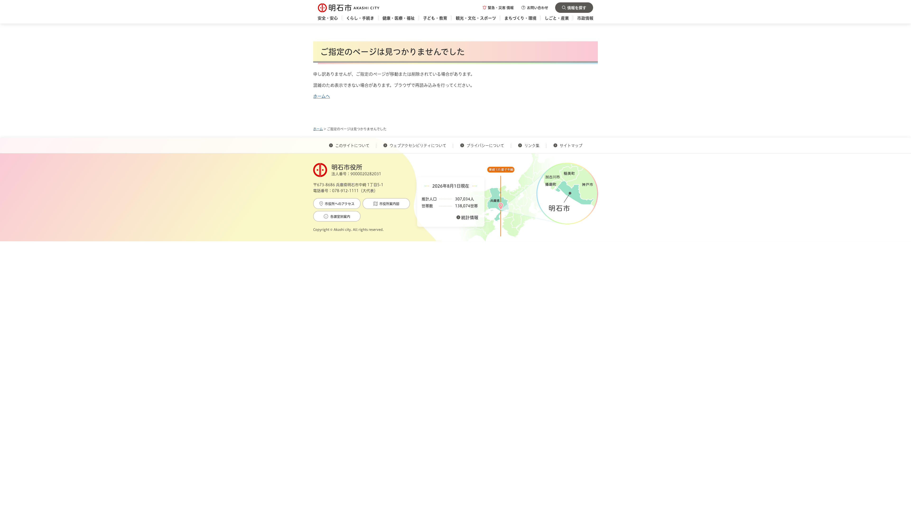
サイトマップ (571, 145)
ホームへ (321, 96)
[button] (498, 7)
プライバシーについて (485, 145)
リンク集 (531, 145)
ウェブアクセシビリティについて (418, 145)
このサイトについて (352, 145)
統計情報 (469, 217)
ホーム (318, 129)
